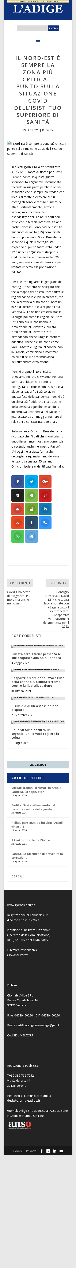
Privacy (31, 1151)
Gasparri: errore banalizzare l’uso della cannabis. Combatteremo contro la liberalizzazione (37, 682)
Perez (24, 955)
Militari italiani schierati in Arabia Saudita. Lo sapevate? (36, 790)
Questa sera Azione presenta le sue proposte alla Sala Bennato (36, 656)
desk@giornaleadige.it (23, 1100)
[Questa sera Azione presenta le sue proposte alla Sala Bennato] (38, 646)
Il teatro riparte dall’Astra (30, 840)
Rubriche (48, 130)
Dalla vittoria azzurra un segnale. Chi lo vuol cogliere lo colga (35, 733)
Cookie (18, 1151)
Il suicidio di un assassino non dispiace (34, 708)
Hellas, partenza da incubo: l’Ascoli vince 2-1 (37, 824)
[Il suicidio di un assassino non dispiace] (38, 698)
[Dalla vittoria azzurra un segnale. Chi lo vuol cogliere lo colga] (38, 722)
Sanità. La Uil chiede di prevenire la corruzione (37, 856)
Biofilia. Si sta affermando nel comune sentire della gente (33, 807)
